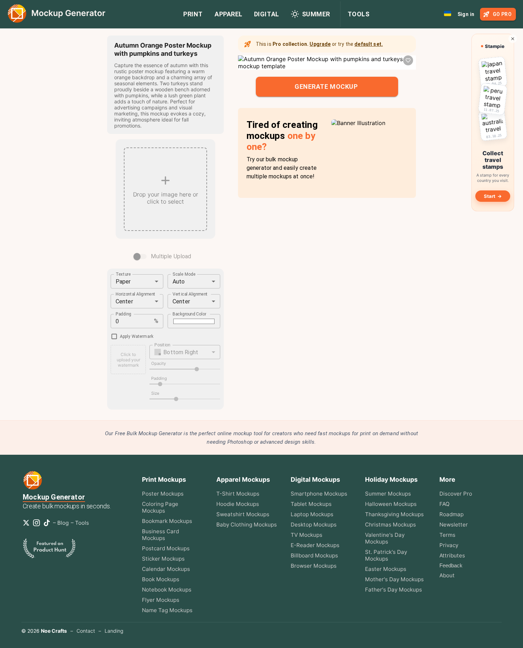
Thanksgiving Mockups (394, 514)
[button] (184, 352)
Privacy (448, 545)
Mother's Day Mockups (394, 579)
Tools (359, 14)
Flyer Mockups (160, 599)
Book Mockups (160, 579)
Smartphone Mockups (319, 493)
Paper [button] (123, 281)
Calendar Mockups (166, 569)
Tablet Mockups (311, 504)
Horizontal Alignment (136, 294)
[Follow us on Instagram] (37, 522)
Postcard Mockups (166, 548)
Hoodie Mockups (237, 504)
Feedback (451, 565)
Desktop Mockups (314, 524)
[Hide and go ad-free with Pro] (512, 38)
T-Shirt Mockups (237, 493)
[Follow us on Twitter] (27, 522)
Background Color (189, 314)
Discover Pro (455, 493)
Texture (123, 274)
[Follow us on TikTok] (48, 522)
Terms (447, 534)
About (447, 575)
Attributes (452, 555)
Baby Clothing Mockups (246, 524)
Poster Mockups (163, 493)
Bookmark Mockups (167, 521)
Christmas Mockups (390, 524)
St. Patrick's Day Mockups (386, 555)
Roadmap (451, 514)
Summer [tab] (316, 14)
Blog (63, 522)
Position (162, 344)
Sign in (466, 14)
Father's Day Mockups (393, 589)
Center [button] (124, 301)
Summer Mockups (388, 493)
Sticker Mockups (163, 558)
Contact (85, 631)
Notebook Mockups (166, 589)
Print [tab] (193, 14)
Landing (114, 631)
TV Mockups (306, 534)
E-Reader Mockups (315, 545)
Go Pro (502, 14)
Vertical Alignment (190, 294)
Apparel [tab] (229, 14)
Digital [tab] (266, 14)
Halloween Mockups (391, 504)
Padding (123, 314)
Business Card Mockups (160, 534)
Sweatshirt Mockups (242, 514)
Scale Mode (184, 274)
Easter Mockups (385, 569)
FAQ (444, 504)
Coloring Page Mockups (160, 507)
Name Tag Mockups (167, 610)
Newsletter (453, 524)
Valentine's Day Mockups (385, 538)
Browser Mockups (314, 565)
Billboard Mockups (314, 555)
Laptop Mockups (312, 514)
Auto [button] (179, 281)
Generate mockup (326, 86)
